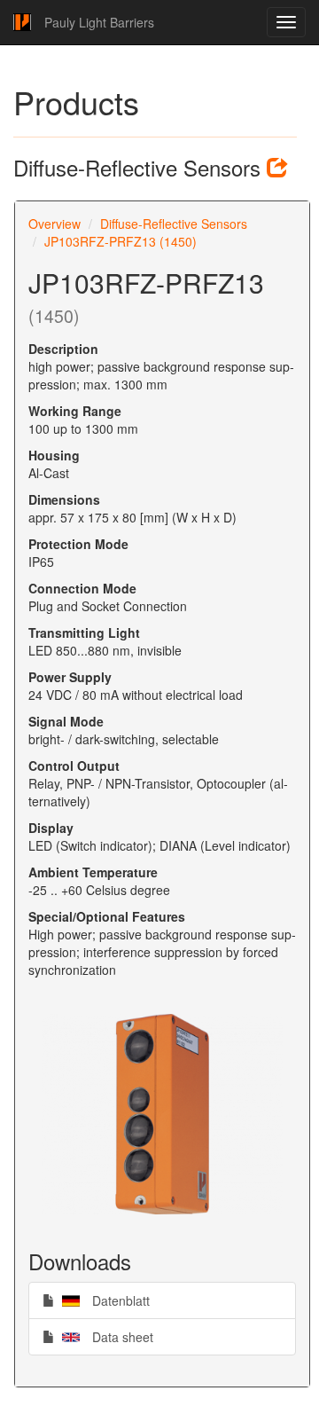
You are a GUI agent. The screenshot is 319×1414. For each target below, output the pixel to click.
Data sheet (103, 1336)
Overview (54, 223)
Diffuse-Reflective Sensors (173, 223)
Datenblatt (102, 1300)
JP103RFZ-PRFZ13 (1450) (120, 241)
